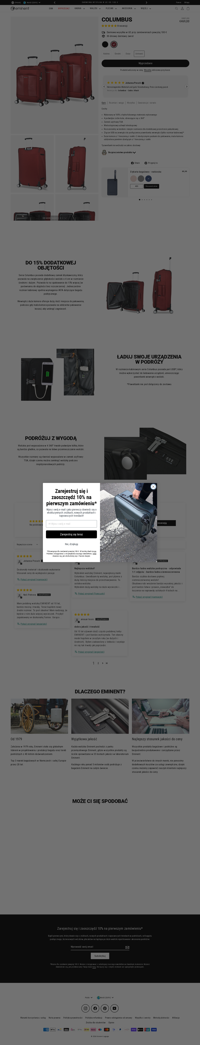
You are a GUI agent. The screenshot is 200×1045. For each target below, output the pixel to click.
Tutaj (94, 554)
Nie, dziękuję (71, 544)
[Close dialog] (153, 486)
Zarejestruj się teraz (71, 534)
